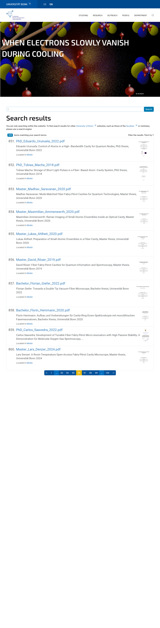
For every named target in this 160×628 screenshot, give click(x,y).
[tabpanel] (80, 59)
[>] (113, 372)
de (45, 4)
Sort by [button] (148, 135)
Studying (83, 15)
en (51, 4)
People (125, 15)
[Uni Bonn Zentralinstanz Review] (15, 15)
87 (85, 372)
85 (73, 372)
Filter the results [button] (135, 135)
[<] (46, 372)
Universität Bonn (16, 4)
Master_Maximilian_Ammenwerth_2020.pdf (48, 212)
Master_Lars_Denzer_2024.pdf (38, 349)
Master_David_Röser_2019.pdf (38, 260)
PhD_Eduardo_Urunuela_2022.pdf (40, 141)
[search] (152, 17)
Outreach (112, 15)
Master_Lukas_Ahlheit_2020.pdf (39, 234)
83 (62, 372)
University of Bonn (84, 126)
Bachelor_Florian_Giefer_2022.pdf (40, 283)
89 (96, 372)
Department (140, 15)
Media (29, 154)
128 (107, 372)
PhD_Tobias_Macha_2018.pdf (37, 165)
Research (97, 15)
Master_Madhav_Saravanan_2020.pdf (43, 189)
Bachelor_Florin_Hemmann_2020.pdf (43, 310)
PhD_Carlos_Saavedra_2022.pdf (39, 330)
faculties (130, 126)
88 (90, 372)
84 (67, 372)
